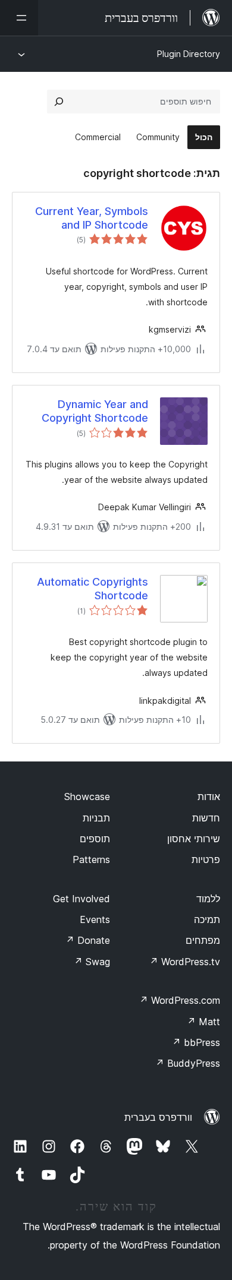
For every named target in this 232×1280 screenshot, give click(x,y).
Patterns (91, 859)
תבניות (96, 818)
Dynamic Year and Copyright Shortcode (95, 411)
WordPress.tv (184, 962)
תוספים (95, 839)
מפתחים (203, 940)
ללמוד (208, 899)
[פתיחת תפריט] (19, 18)
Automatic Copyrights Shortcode (92, 589)
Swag (92, 962)
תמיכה (207, 919)
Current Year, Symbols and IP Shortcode (91, 218)
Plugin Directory (188, 54)
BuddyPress (187, 1063)
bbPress (196, 1042)
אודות (208, 796)
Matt (203, 1022)
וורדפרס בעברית (158, 1117)
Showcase (87, 796)
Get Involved (81, 899)
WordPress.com (179, 1000)
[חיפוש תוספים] (59, 101)
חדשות (206, 818)
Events (95, 919)
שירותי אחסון (193, 839)
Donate (87, 940)
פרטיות (206, 859)
